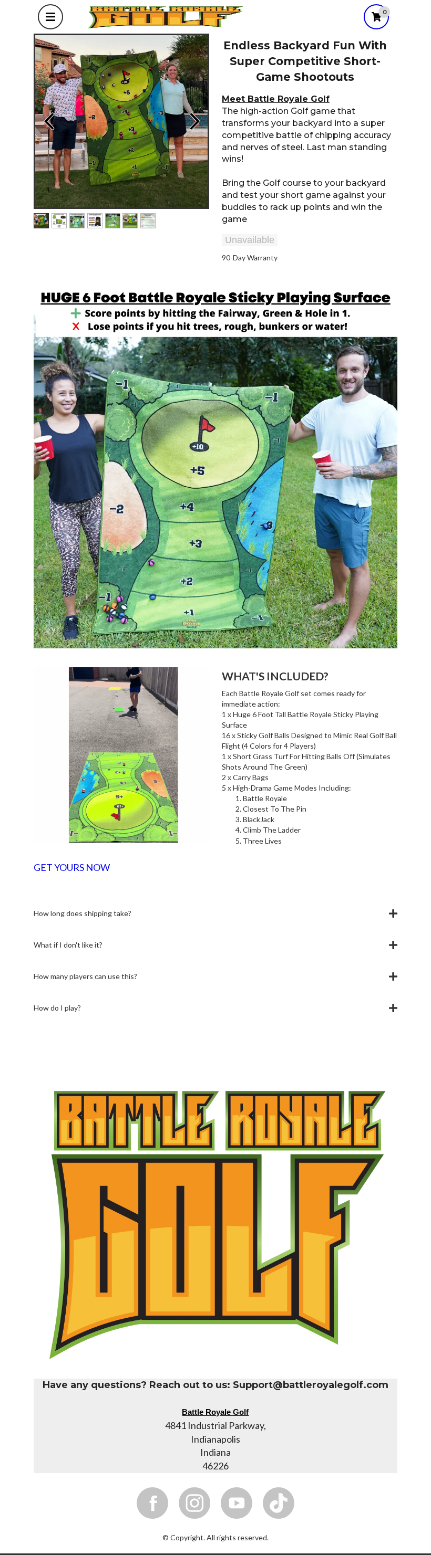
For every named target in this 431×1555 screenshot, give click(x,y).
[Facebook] (152, 1503)
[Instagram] (194, 1503)
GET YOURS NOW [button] (72, 867)
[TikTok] (278, 1503)
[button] (215, 913)
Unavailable (249, 240)
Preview (48, 121)
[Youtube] (236, 1503)
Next (194, 121)
